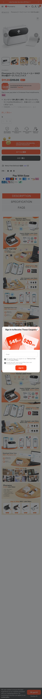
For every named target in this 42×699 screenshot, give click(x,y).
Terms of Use (31, 358)
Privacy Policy (13, 360)
